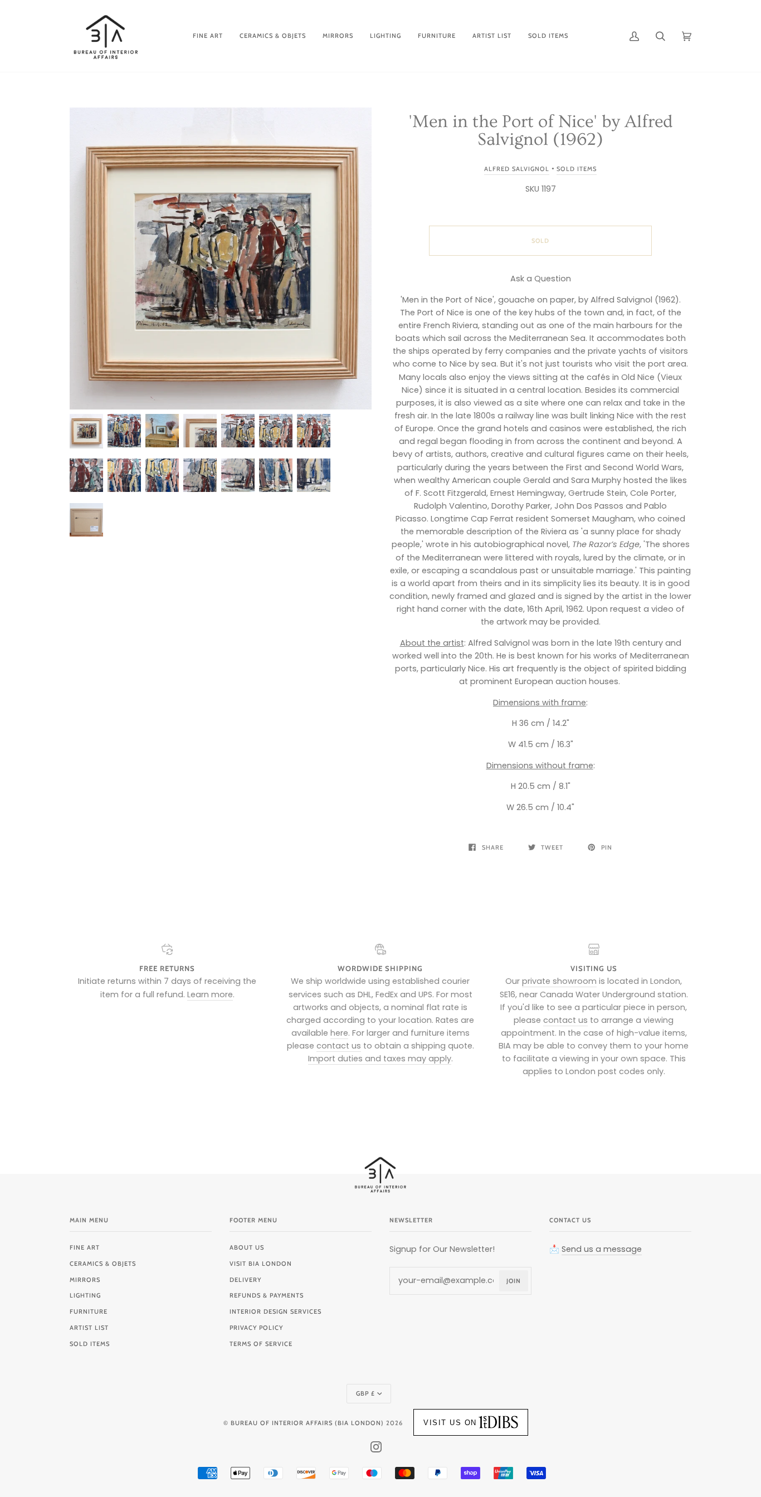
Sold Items (577, 169)
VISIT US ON (450, 1422)
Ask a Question (540, 278)
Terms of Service (261, 1344)
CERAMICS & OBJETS (103, 1263)
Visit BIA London (261, 1263)
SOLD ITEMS (90, 1344)
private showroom (559, 981)
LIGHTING (85, 1295)
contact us (338, 1045)
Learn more (210, 994)
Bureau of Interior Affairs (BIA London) (307, 1423)
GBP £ (365, 1393)
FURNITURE (89, 1311)
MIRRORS (85, 1280)
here (339, 1032)
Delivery (245, 1280)
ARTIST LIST (89, 1328)
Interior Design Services (275, 1311)
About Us (247, 1247)
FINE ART (85, 1247)
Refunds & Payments (267, 1295)
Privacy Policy (256, 1328)
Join (513, 1281)
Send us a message (602, 1249)
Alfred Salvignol (516, 169)
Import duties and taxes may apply (379, 1058)
